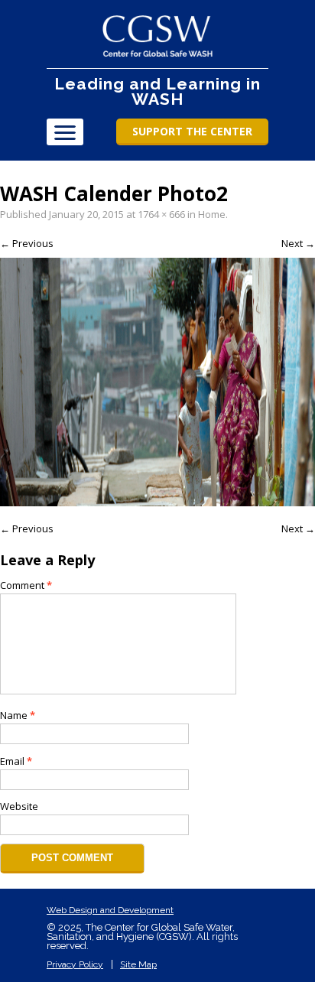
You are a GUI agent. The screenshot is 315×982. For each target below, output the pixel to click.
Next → (298, 243)
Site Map (138, 964)
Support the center (192, 131)
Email (16, 761)
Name (17, 715)
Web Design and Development (110, 910)
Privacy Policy (75, 964)
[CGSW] (157, 36)
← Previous (27, 243)
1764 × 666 (161, 214)
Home (212, 214)
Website (19, 806)
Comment (26, 585)
